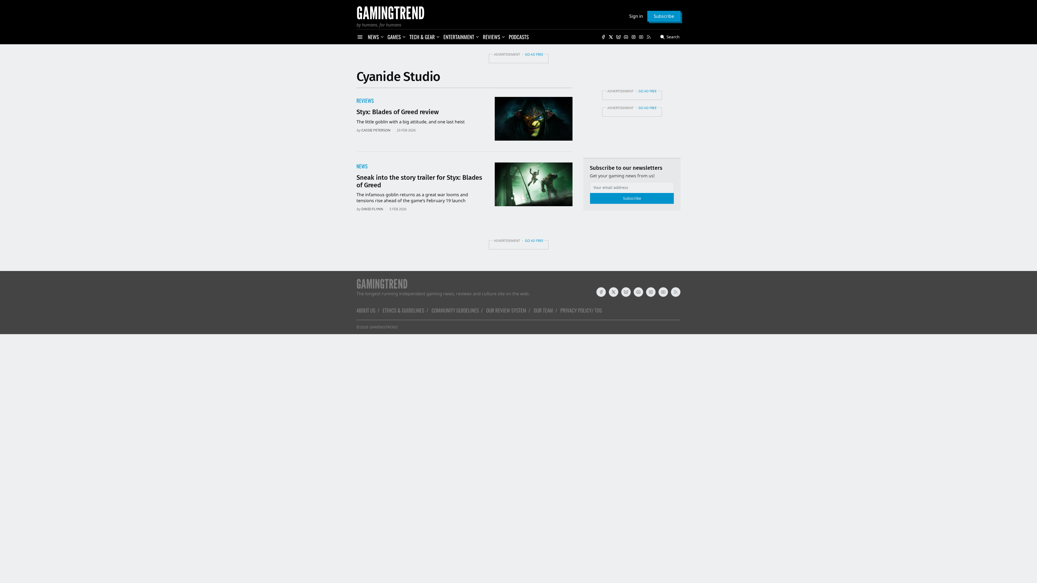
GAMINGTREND (383, 327)
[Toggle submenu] (382, 37)
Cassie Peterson (375, 130)
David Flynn (372, 208)
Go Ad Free (534, 54)
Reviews (365, 100)
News (362, 166)
